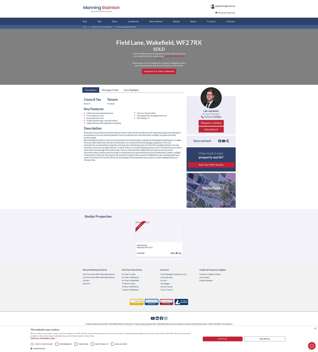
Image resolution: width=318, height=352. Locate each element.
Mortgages (165, 283)
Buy (85, 21)
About (176, 21)
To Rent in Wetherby (130, 287)
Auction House (166, 287)
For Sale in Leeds (129, 274)
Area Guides (204, 277)
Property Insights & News (210, 274)
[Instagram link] (165, 318)
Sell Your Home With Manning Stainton (99, 274)
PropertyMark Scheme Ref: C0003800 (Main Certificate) (109, 324)
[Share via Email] (223, 141)
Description (91, 89)
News (193, 21)
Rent (114, 21)
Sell (99, 21)
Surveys (163, 280)
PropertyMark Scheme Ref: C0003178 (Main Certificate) (208, 324)
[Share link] (227, 141)
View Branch (211, 129)
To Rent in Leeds (128, 283)
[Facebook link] (161, 318)
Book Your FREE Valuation (211, 165)
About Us (86, 283)
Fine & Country (166, 290)
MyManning (225, 6)
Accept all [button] (222, 339)
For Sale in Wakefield (130, 280)
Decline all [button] (265, 339)
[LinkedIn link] (157, 318)
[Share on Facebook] (219, 141)
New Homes (155, 21)
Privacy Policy (89, 336)
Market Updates (206, 280)
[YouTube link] (153, 318)
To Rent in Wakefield (130, 290)
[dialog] (159, 339)
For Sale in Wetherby (130, 277)
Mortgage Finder (110, 89)
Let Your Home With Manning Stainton (99, 277)
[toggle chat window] (312, 346)
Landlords (133, 21)
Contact (230, 21)
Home (85, 27)
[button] (114, 338)
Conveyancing (166, 277)
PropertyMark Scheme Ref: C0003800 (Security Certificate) (158, 324)
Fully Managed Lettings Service (173, 274)
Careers (211, 21)
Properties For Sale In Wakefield (101, 27)
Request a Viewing (211, 123)
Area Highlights (131, 89)
